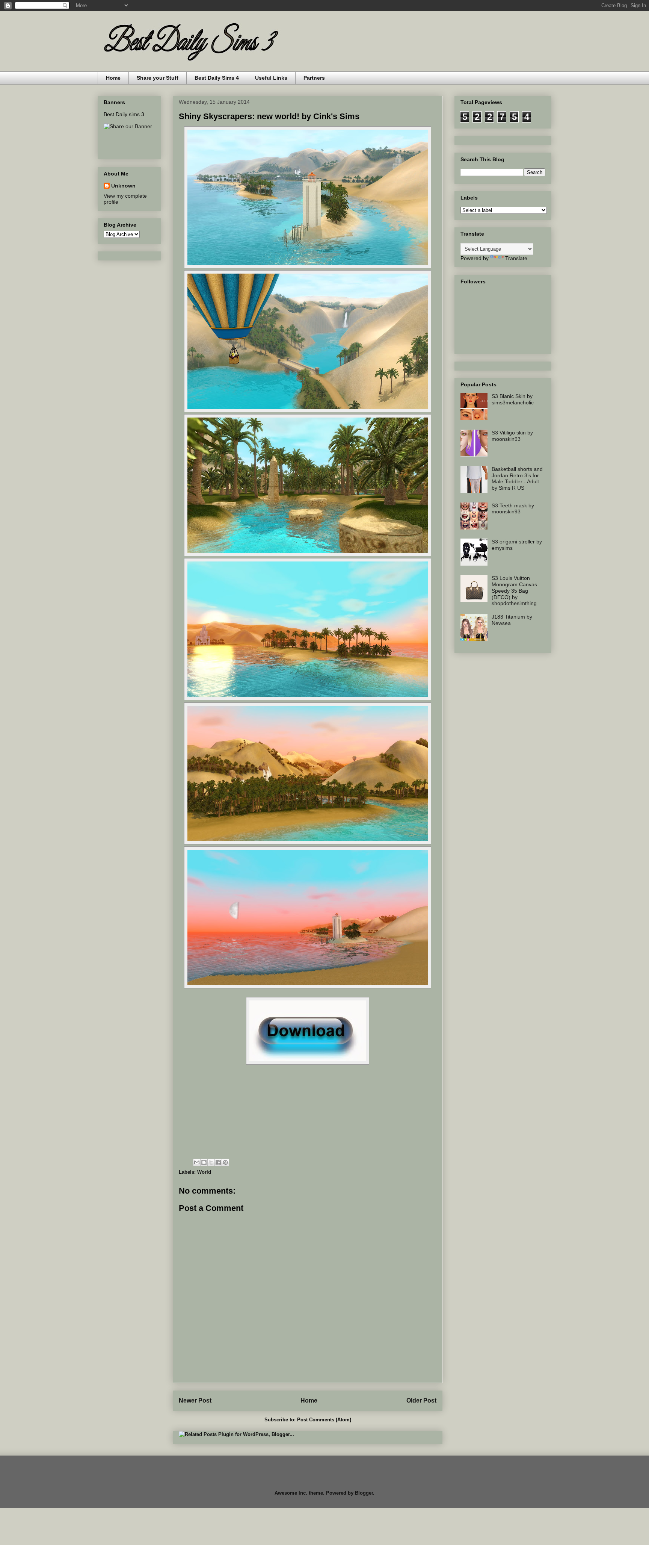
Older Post (421, 1400)
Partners (314, 78)
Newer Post (195, 1400)
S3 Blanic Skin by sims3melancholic (513, 399)
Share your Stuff (157, 78)
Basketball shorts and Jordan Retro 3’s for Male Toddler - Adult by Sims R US (517, 478)
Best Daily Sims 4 (217, 78)
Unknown (123, 186)
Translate (516, 258)
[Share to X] (211, 1162)
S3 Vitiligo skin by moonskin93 (512, 436)
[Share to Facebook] (218, 1162)
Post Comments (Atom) (324, 1419)
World (204, 1172)
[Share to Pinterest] (225, 1162)
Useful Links (271, 78)
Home (113, 78)
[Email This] (197, 1162)
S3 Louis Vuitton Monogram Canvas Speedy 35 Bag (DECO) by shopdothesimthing (514, 590)
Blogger (364, 1493)
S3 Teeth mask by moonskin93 (513, 508)
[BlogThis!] (204, 1162)
